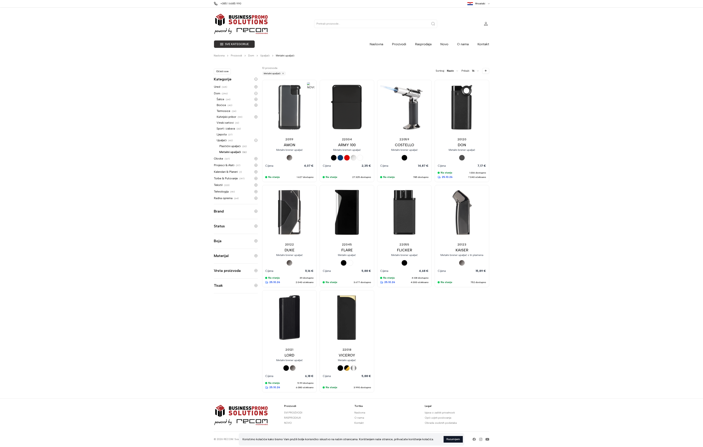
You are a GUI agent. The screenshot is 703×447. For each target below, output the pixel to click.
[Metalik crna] (462, 158)
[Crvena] (347, 158)
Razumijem (453, 439)
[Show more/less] (256, 79)
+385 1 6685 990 (230, 3)
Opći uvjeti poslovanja (438, 417)
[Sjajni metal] (353, 158)
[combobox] (453, 71)
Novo (444, 44)
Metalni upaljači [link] (285, 55)
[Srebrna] (353, 368)
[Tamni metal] (289, 158)
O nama (463, 44)
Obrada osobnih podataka (441, 422)
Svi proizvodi (293, 412)
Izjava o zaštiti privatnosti (440, 412)
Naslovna (376, 44)
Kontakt (483, 44)
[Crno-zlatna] (347, 368)
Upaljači (265, 55)
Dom (251, 55)
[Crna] (334, 158)
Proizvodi (399, 44)
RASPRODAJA (292, 417)
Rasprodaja (423, 44)
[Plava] (340, 158)
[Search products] (433, 23)
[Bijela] (360, 158)
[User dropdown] (486, 24)
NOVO (288, 422)
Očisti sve (222, 71)
